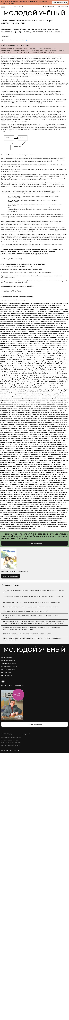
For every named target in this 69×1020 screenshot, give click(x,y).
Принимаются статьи (18, 694)
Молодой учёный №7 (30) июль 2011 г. (14, 571)
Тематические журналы (8, 663)
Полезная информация (8, 669)
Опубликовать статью (60, 2)
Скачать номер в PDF (10, 576)
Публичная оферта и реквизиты (11, 737)
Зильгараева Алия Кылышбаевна (46, 32)
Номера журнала (6, 657)
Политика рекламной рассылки (10, 745)
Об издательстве (6, 675)
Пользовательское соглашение (10, 740)
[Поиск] (35, 6)
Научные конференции (8, 660)
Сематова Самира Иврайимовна (15, 32)
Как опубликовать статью (9, 666)
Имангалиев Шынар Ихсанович (15, 29)
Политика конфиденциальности (11, 742)
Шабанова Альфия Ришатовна (44, 29)
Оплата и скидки (6, 672)
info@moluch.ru (63, 6)
